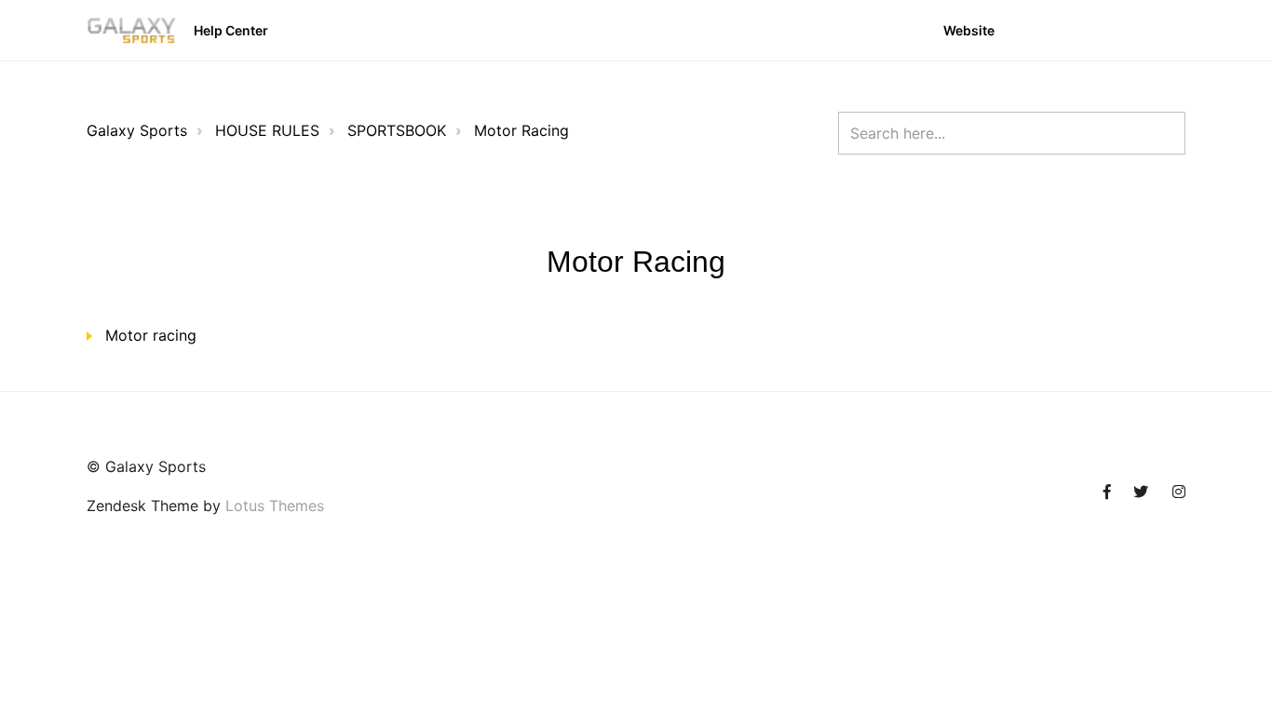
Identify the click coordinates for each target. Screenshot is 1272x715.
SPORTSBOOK (396, 130)
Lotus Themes (274, 505)
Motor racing (150, 335)
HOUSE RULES (267, 130)
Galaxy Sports (137, 130)
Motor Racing (521, 130)
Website (969, 30)
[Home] (132, 31)
